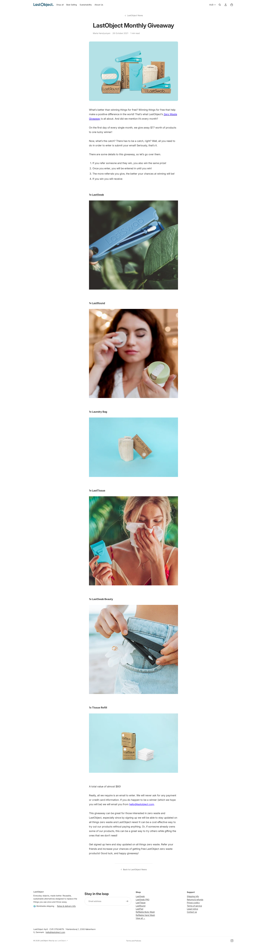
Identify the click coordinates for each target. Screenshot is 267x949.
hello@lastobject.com (55, 932)
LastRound (98, 303)
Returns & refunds (195, 899)
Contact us (192, 912)
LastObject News (135, 15)
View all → (140, 918)
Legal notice (192, 909)
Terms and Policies (133, 941)
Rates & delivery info (66, 906)
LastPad (139, 909)
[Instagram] (232, 940)
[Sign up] (127, 901)
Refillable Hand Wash (145, 915)
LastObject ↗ (62, 941)
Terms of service (194, 905)
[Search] (220, 5)
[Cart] (232, 5)
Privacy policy (193, 902)
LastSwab (98, 194)
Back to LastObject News (135, 869)
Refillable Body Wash (145, 912)
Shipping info (193, 896)
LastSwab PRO (142, 899)
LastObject (44, 941)
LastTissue (98, 490)
